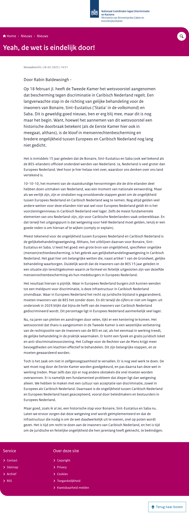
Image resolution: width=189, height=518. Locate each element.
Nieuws (26, 36)
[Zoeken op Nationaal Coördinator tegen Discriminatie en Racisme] (181, 36)
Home (11, 36)
